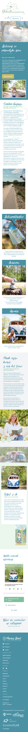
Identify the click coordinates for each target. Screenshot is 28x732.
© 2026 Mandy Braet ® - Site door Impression (14, 710)
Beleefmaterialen (14, 216)
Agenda (14, 311)
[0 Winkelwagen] (7, 18)
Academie (14, 262)
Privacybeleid (6, 728)
